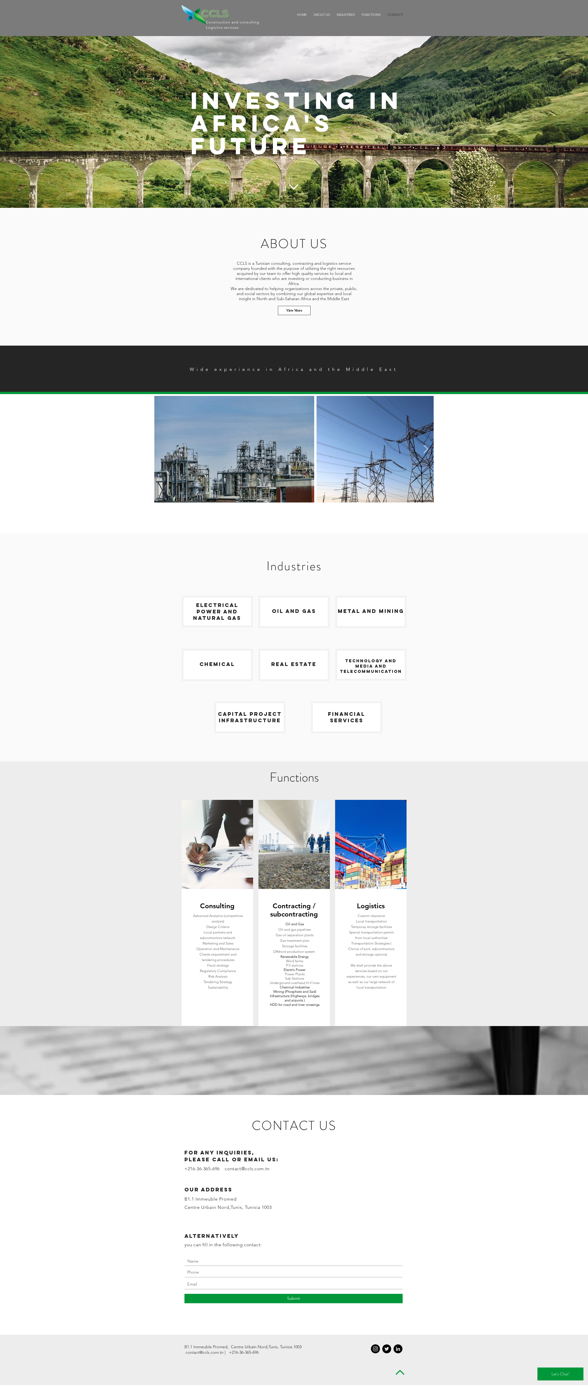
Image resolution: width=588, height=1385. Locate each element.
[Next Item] (425, 449)
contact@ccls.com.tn (247, 1168)
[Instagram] (375, 1348)
